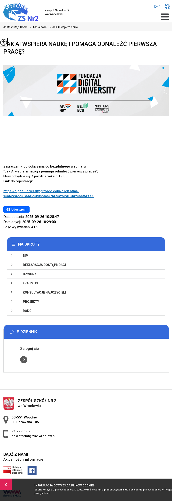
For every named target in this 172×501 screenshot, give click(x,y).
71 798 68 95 (167, 7)
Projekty (31, 301)
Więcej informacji (23, 359)
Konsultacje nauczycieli (44, 292)
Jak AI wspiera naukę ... (65, 27)
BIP (25, 255)
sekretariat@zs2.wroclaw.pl (158, 7)
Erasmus (30, 283)
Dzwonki (30, 274)
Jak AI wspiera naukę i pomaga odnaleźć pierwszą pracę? (80, 48)
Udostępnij (18, 209)
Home (24, 27)
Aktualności (38, 27)
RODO (27, 311)
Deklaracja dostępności (44, 265)
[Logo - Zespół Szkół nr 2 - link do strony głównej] (39, 11)
